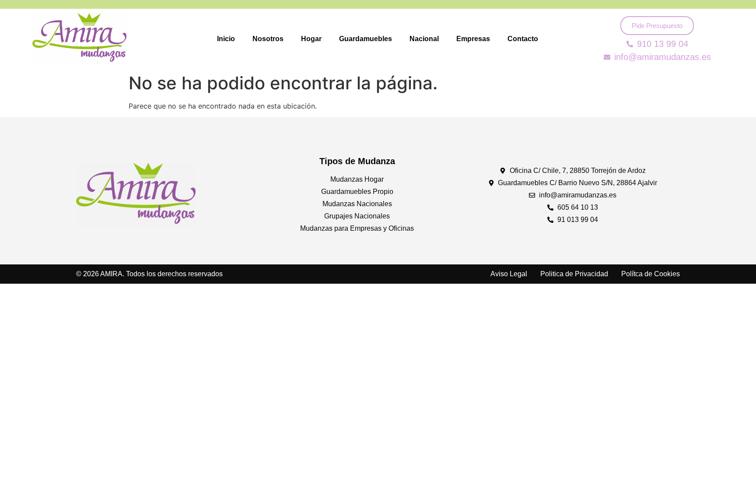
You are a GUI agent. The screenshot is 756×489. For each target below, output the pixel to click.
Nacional (424, 38)
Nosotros (268, 38)
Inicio (226, 38)
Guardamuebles (365, 38)
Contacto (523, 38)
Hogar (311, 38)
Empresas (473, 38)
